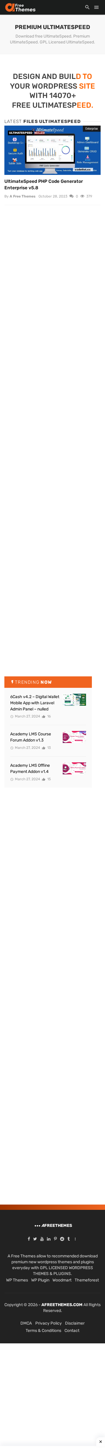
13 (48, 748)
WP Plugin (40, 1280)
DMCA (26, 1323)
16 (48, 716)
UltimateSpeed (20, 133)
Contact (71, 1330)
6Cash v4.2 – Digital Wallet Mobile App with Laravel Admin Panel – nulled (34, 703)
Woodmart (61, 1280)
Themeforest (87, 1280)
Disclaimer (75, 1323)
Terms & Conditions (43, 1330)
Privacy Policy (48, 1323)
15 (48, 779)
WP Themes (17, 1280)
